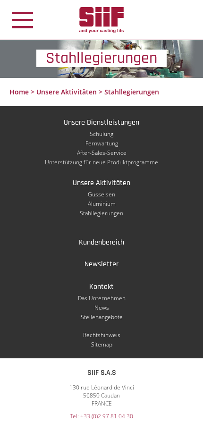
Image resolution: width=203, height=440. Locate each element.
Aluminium (102, 204)
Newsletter (101, 264)
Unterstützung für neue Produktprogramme (101, 162)
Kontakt (101, 287)
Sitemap (101, 344)
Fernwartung (101, 143)
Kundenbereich (101, 242)
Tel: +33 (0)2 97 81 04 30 (101, 416)
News (101, 308)
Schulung (101, 134)
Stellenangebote (102, 317)
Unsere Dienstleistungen (101, 122)
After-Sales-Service (102, 153)
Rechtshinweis (101, 335)
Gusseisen (101, 194)
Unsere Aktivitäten (66, 91)
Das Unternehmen (102, 298)
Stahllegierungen (101, 213)
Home (19, 91)
